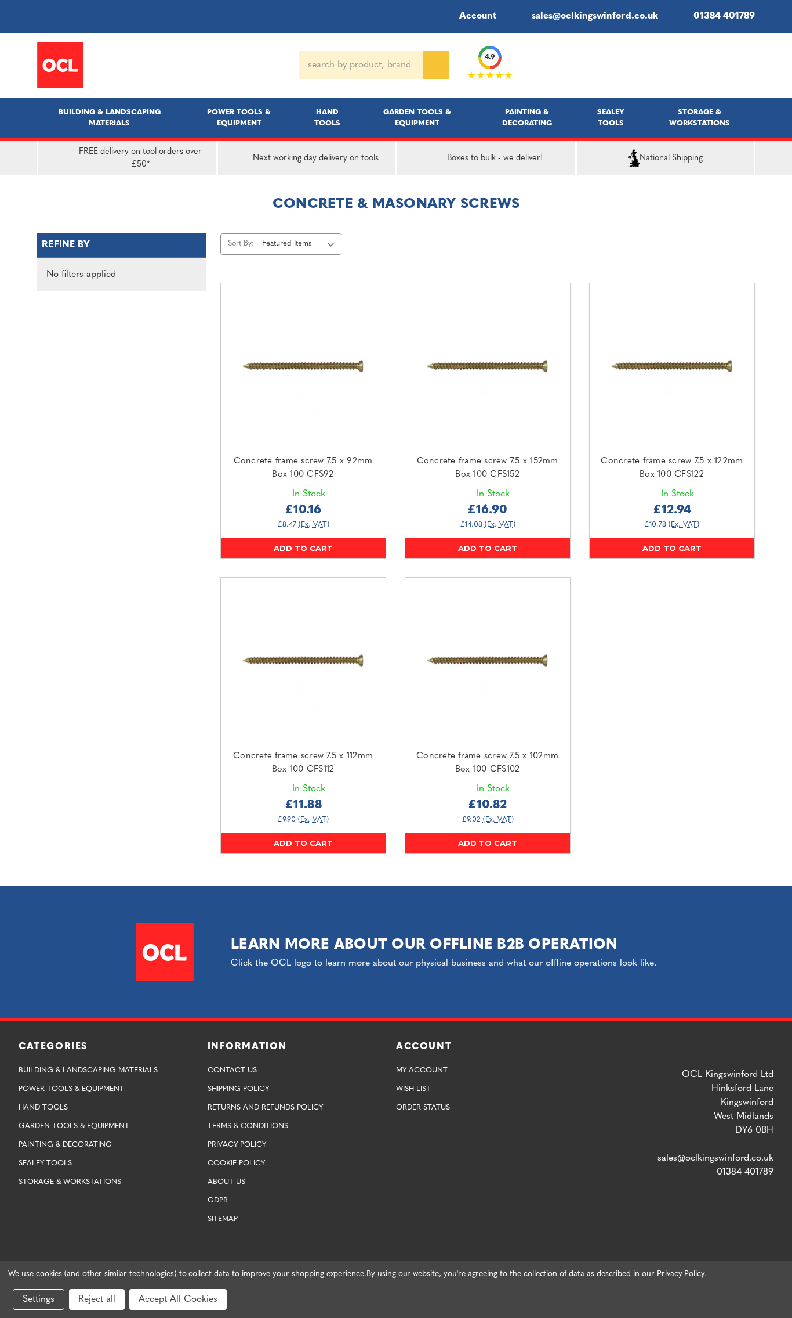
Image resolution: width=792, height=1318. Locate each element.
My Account (422, 1070)
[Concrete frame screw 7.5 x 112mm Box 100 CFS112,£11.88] (303, 660)
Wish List (413, 1089)
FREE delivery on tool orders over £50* (140, 158)
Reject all (96, 1299)
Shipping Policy (238, 1089)
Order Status (423, 1107)
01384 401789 (724, 16)
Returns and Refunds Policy (265, 1107)
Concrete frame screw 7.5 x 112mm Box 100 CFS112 (303, 763)
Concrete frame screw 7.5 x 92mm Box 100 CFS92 (303, 468)
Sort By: (241, 243)
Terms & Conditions (248, 1126)
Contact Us (232, 1070)
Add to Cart (303, 548)
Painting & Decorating (527, 118)
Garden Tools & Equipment (417, 118)
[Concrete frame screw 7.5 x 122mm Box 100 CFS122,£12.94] (672, 365)
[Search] (436, 65)
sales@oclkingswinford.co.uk (595, 16)
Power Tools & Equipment (239, 118)
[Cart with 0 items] (750, 65)
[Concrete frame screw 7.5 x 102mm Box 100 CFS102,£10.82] (487, 660)
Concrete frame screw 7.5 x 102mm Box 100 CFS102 (487, 763)
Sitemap (223, 1219)
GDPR (218, 1200)
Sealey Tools (610, 118)
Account (477, 16)
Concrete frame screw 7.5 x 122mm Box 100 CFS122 (672, 468)
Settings (39, 1299)
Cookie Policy (236, 1163)
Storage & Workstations (699, 118)
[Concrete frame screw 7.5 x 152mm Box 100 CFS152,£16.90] (487, 365)
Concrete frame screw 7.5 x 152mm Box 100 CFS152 (487, 468)
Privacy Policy (237, 1144)
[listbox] (300, 244)
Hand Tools (327, 118)
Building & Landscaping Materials (110, 118)
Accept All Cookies (178, 1299)
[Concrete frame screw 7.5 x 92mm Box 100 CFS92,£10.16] (303, 365)
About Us (226, 1182)
